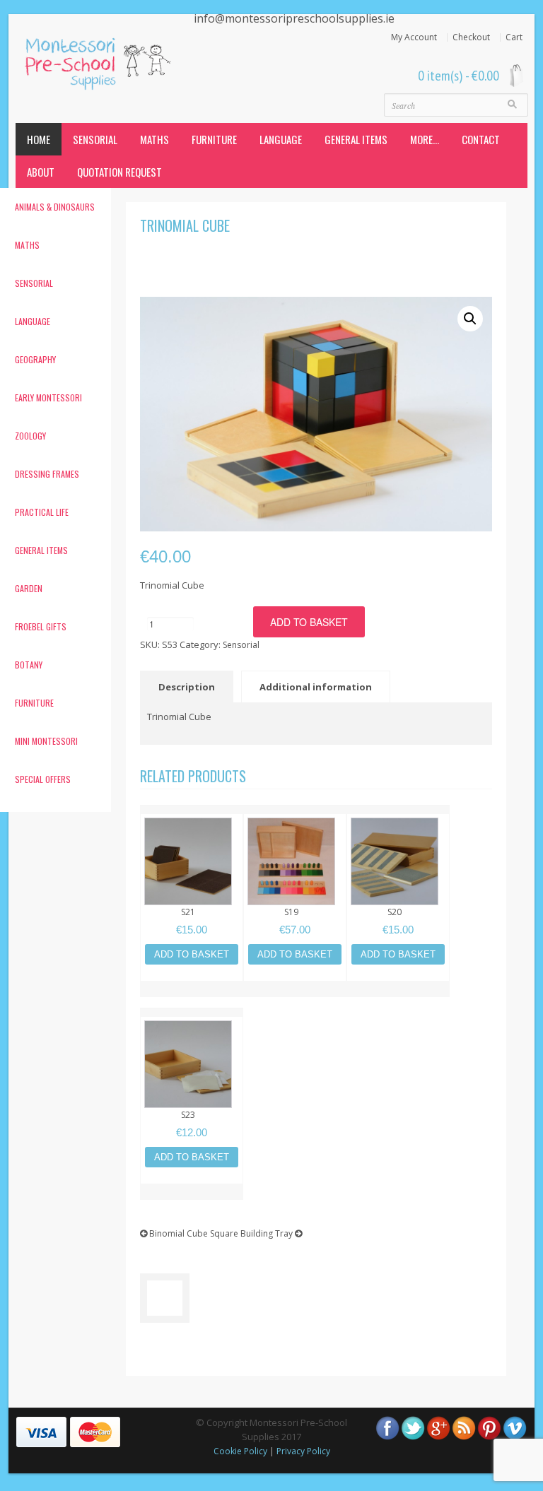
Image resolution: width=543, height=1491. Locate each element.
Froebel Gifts (40, 626)
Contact (481, 139)
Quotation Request (119, 171)
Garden (28, 588)
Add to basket (309, 622)
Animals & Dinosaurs (55, 207)
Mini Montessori (46, 741)
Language (280, 139)
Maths (154, 139)
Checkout (471, 37)
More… (424, 139)
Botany (28, 665)
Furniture (214, 139)
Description (186, 686)
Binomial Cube (177, 1233)
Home (38, 139)
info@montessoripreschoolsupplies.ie (294, 18)
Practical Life (42, 512)
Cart (514, 37)
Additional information (315, 686)
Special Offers (43, 779)
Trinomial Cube (185, 225)
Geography (35, 359)
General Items (356, 139)
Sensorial (95, 139)
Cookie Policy (240, 1451)
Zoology (30, 436)
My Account (414, 37)
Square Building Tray (252, 1233)
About (40, 171)
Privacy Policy (303, 1451)
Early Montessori (48, 397)
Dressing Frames (47, 474)
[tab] (189, 686)
